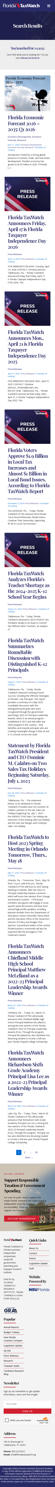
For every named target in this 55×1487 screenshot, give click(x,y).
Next (29, 1157)
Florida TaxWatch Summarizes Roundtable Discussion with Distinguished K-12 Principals (27, 655)
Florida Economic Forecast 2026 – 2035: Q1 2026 (26, 123)
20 (36, 1152)
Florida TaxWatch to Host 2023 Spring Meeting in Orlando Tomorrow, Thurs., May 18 (28, 849)
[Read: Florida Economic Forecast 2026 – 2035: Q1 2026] (27, 93)
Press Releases (15, 254)
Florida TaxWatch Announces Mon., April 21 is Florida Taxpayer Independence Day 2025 (27, 347)
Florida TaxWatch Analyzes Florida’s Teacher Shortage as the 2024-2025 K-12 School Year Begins (29, 585)
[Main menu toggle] (48, 5)
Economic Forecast (16, 147)
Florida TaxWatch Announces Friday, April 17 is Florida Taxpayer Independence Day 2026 (27, 232)
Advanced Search (29, 57)
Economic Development (19, 136)
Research (21, 140)
